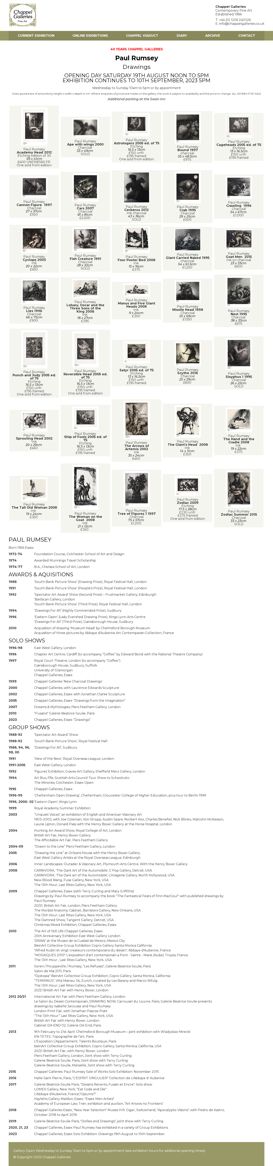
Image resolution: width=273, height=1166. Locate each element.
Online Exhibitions (90, 36)
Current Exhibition (36, 36)
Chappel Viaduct (142, 36)
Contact (246, 36)
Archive (212, 36)
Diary (182, 36)
